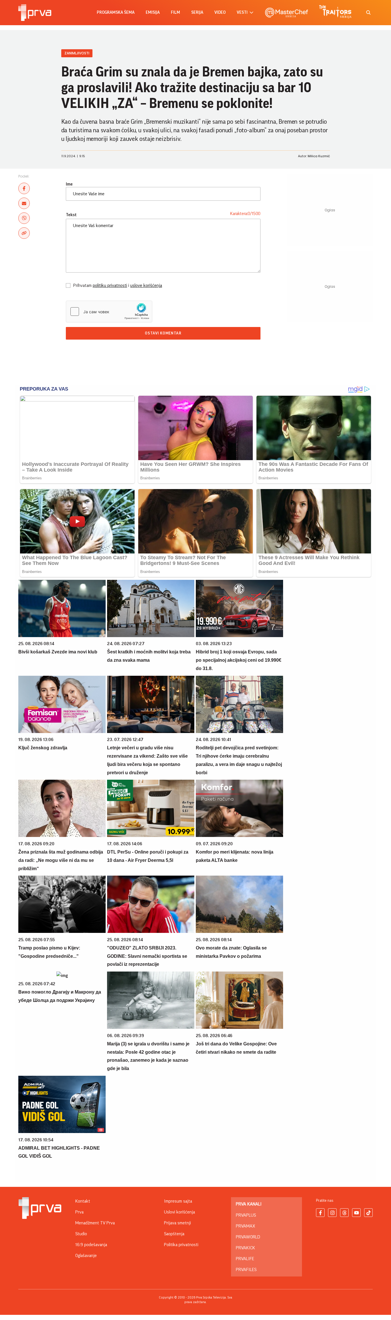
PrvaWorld (248, 1237)
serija (197, 12)
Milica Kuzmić (319, 156)
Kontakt (82, 1201)
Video (220, 12)
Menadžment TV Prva (95, 1223)
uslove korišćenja (146, 285)
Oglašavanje (86, 1255)
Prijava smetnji (177, 1223)
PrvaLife (245, 1258)
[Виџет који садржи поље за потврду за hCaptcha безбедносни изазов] (109, 311)
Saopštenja (174, 1234)
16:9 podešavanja (91, 1244)
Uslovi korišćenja (179, 1212)
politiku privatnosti (110, 285)
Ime (69, 184)
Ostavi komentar (163, 333)
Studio (81, 1234)
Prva (79, 1212)
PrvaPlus (246, 1215)
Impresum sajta (178, 1201)
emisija (153, 12)
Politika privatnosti (181, 1244)
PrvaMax (245, 1226)
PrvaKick (245, 1248)
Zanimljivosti (76, 53)
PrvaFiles (246, 1269)
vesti (242, 12)
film (175, 12)
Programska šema (116, 12)
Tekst (71, 214)
